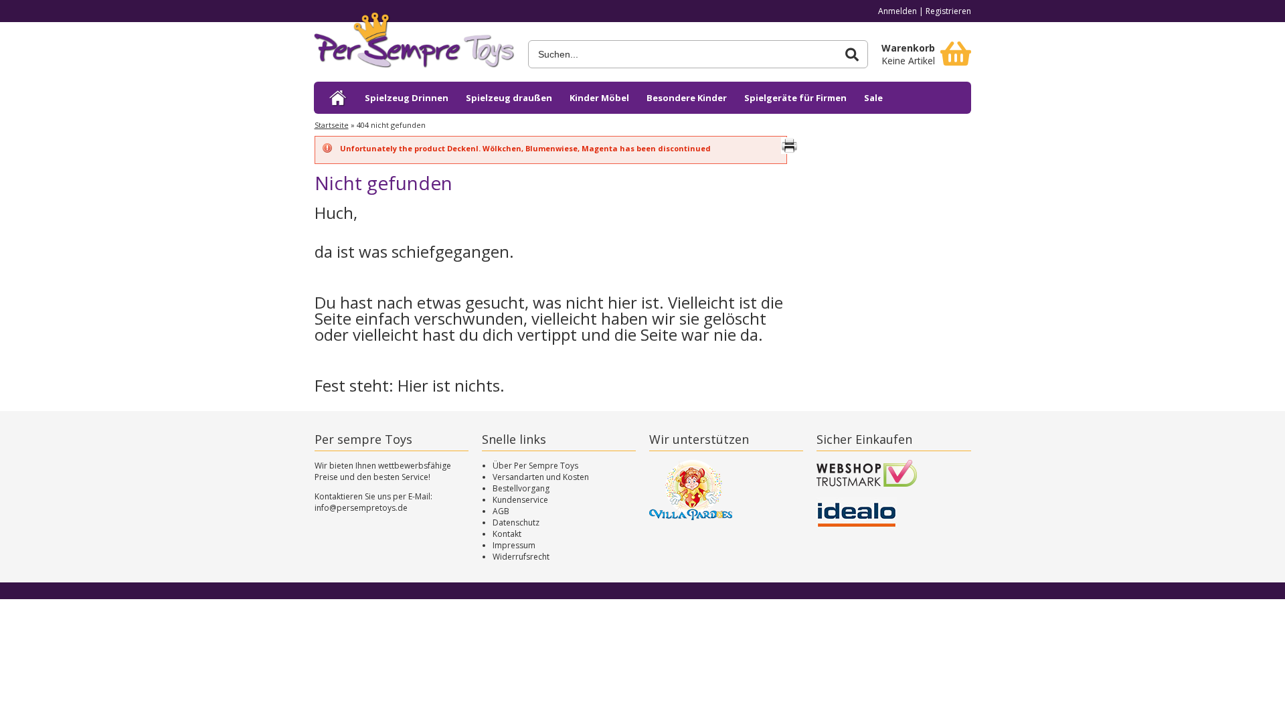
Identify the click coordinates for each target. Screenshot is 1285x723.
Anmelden (897, 11)
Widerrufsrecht (521, 556)
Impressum (514, 545)
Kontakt (507, 534)
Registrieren (948, 11)
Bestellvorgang (521, 488)
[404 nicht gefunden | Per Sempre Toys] (414, 45)
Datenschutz (516, 522)
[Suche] (852, 55)
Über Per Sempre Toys (535, 465)
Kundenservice (520, 499)
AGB (501, 511)
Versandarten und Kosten (541, 477)
